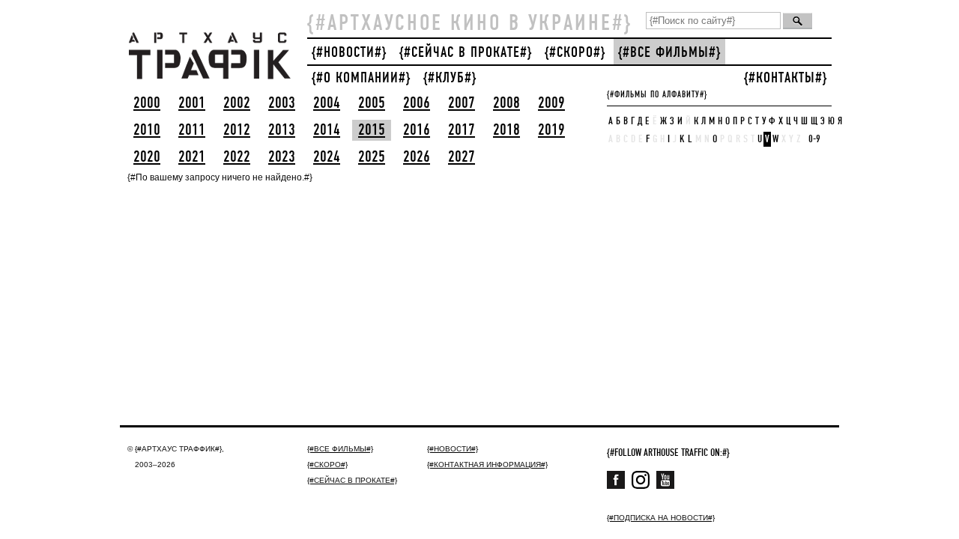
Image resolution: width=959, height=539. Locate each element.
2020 (146, 157)
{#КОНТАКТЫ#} (785, 78)
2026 (416, 157)
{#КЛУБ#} (450, 78)
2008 (506, 103)
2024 (326, 157)
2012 (236, 130)
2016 (416, 130)
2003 (281, 103)
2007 (461, 103)
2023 (281, 157)
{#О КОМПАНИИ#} (361, 78)
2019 (551, 130)
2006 (416, 103)
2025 (371, 157)
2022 (236, 157)
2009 (551, 103)
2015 (371, 130)
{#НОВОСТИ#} (349, 52)
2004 (326, 103)
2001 (191, 103)
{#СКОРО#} (575, 52)
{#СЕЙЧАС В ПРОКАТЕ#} (465, 52)
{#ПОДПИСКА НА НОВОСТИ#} (661, 518)
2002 (236, 103)
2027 (461, 157)
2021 (191, 157)
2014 (326, 130)
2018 (506, 130)
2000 (146, 103)
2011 (191, 130)
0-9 (814, 139)
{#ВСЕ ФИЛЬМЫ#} (669, 52)
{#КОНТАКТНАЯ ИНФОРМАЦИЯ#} (487, 464)
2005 (371, 103)
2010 (146, 130)
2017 (461, 130)
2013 (281, 130)
